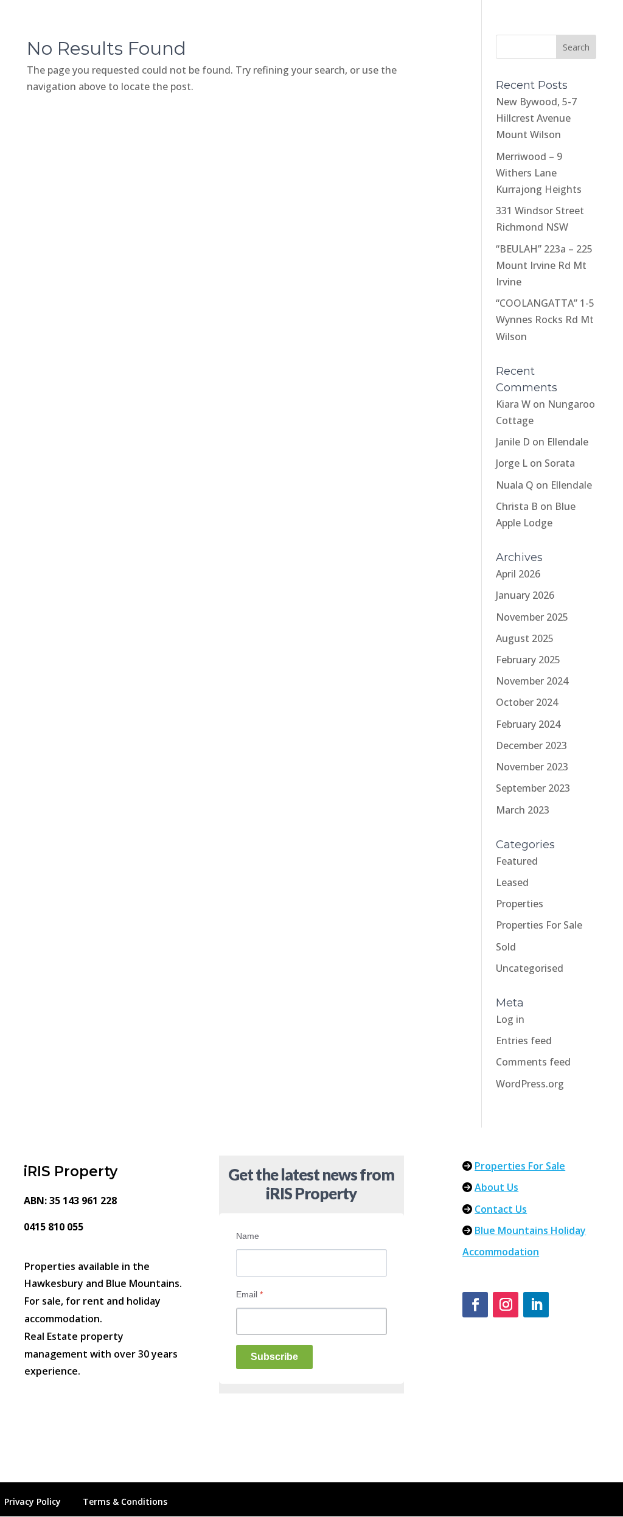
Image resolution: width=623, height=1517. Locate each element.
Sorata (560, 463)
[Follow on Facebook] (475, 1304)
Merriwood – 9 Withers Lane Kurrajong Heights (539, 173)
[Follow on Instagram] (505, 1304)
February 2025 (528, 659)
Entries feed (524, 1040)
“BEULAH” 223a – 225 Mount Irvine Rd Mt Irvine (544, 265)
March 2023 (522, 810)
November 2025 (532, 617)
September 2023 (533, 788)
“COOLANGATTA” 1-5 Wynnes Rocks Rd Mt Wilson (545, 319)
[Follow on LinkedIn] (536, 1304)
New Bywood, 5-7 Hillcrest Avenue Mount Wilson (536, 118)
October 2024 (527, 702)
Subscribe (274, 1356)
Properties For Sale (539, 925)
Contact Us (501, 1209)
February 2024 (528, 724)
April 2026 (518, 574)
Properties (519, 903)
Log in (510, 1019)
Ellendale (567, 441)
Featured (517, 861)
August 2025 (525, 638)
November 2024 (532, 681)
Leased (512, 882)
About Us (496, 1187)
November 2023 (532, 766)
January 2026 (525, 595)
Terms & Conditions (125, 1501)
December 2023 (531, 745)
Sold (506, 947)
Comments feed (533, 1062)
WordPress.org (530, 1083)
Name (247, 1236)
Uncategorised (529, 968)
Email (249, 1294)
